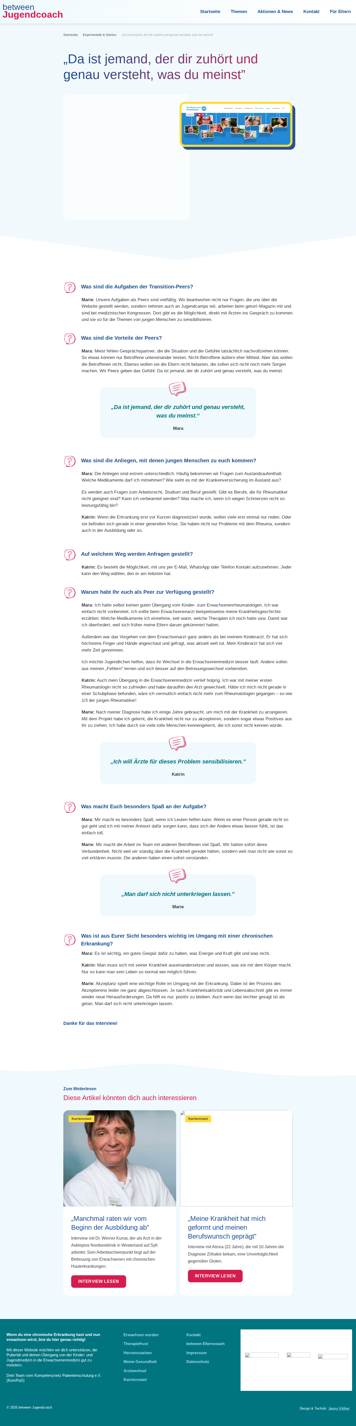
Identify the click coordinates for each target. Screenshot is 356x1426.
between (18, 7)
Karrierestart (81, 1119)
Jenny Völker (338, 1408)
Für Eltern (340, 11)
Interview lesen (98, 1281)
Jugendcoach (33, 14)
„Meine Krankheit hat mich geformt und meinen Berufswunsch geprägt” (227, 1227)
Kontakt (311, 11)
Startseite (210, 11)
